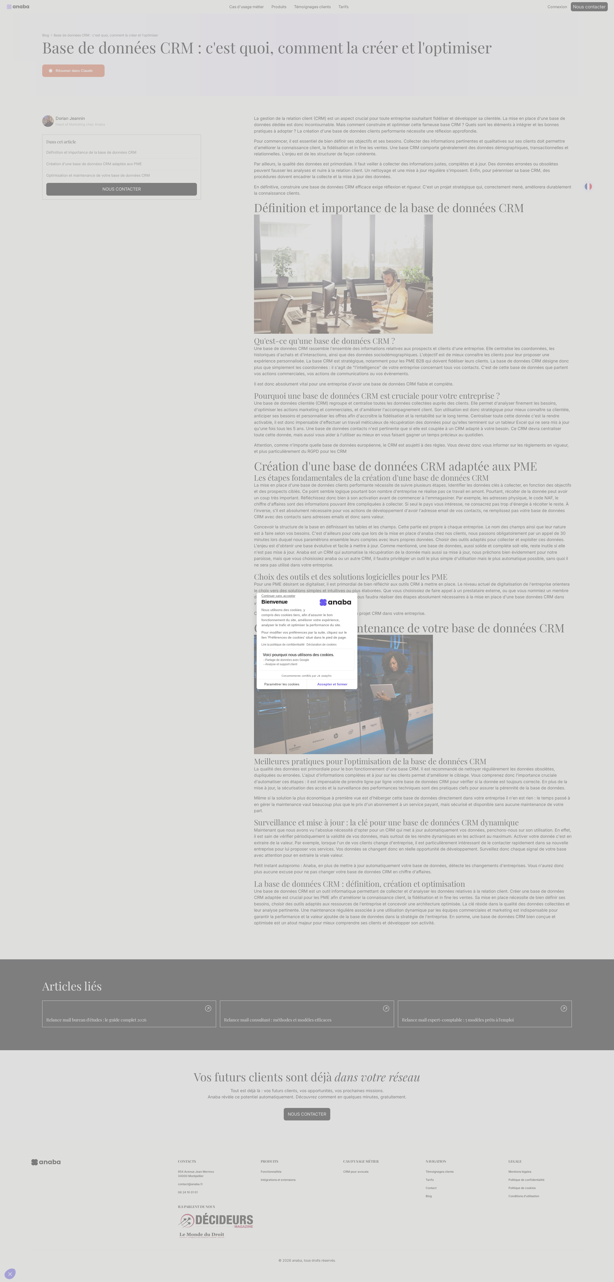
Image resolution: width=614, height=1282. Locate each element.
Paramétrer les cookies (281, 684)
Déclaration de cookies (322, 644)
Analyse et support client (281, 664)
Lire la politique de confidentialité (283, 644)
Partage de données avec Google (287, 660)
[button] (10, 1274)
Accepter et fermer (332, 684)
